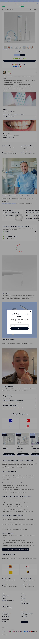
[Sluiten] (30, 311)
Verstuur (19, 328)
